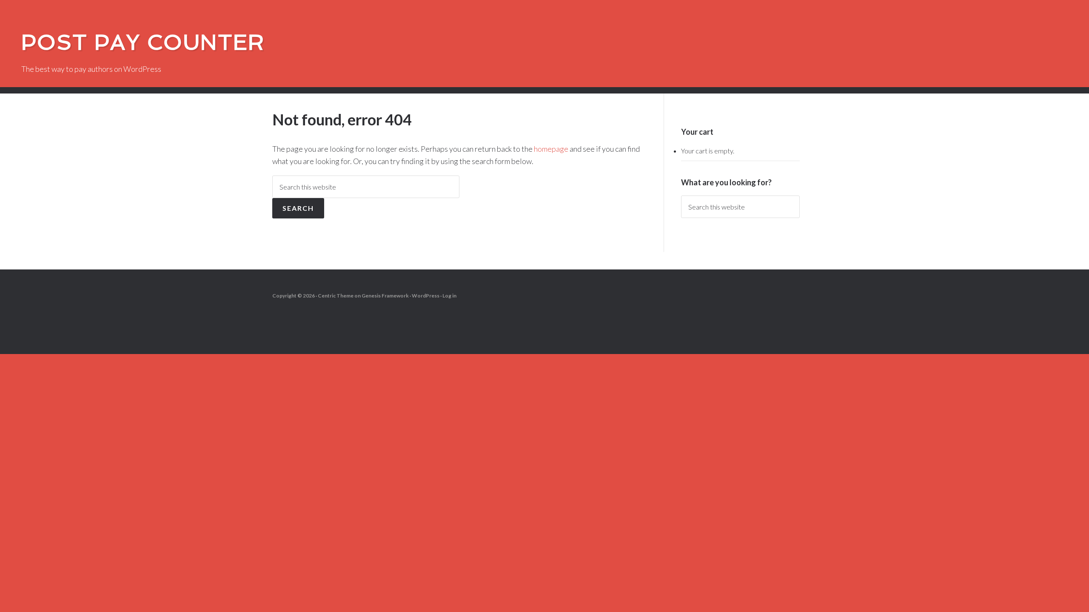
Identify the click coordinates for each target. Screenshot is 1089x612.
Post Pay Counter (143, 42)
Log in (449, 295)
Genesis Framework (385, 295)
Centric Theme (335, 295)
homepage (551, 148)
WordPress (425, 295)
